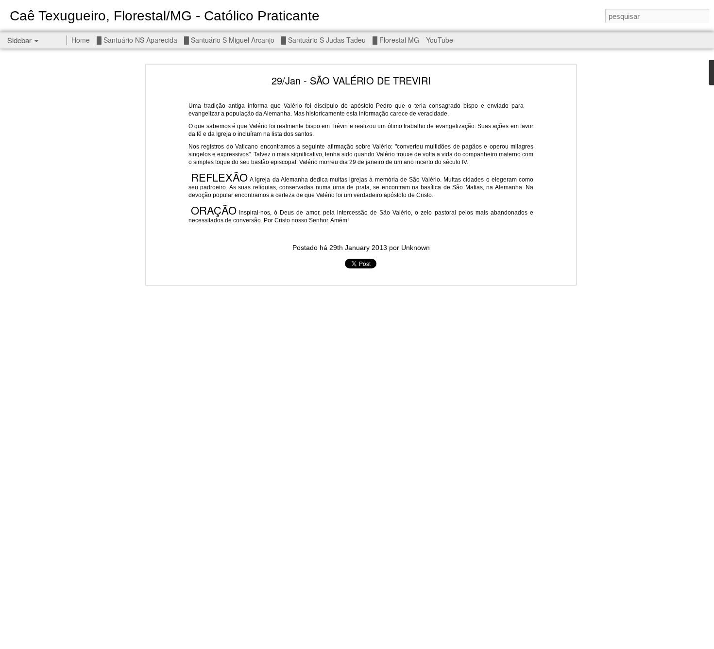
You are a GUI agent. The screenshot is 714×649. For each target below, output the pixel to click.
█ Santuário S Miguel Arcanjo (229, 40)
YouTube (439, 40)
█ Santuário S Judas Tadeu (323, 40)
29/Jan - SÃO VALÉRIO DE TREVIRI (351, 80)
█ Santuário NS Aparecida (137, 40)
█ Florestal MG (396, 40)
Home (80, 40)
